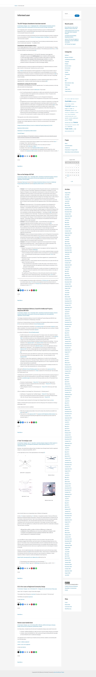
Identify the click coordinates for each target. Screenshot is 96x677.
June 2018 (67, 330)
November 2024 (68, 211)
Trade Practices (68, 91)
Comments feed (68, 606)
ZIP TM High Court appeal (70, 44)
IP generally (67, 74)
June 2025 (67, 201)
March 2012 (67, 481)
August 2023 (67, 235)
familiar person (24, 27)
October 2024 (68, 214)
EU (44, 588)
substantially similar (22, 445)
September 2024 (68, 216)
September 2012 (68, 468)
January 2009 (68, 562)
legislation (42, 178)
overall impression (42, 444)
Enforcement (67, 68)
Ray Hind (22, 599)
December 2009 (68, 539)
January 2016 (68, 386)
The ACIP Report (21, 133)
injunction (72, 110)
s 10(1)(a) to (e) (44, 280)
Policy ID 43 (48, 383)
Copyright (67, 61)
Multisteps (35, 249)
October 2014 (68, 415)
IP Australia (72, 112)
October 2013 (68, 441)
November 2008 (68, 566)
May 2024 (67, 222)
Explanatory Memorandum (23, 128)
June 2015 (67, 400)
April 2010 (67, 530)
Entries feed (67, 604)
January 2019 (68, 320)
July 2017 (67, 354)
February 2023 (68, 245)
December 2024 (68, 209)
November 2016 (68, 369)
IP (69, 112)
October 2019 (68, 305)
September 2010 (68, 519)
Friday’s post (24, 182)
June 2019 (67, 311)
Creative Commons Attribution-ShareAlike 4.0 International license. (71, 588)
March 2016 (67, 383)
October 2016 (68, 371)
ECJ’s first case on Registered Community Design (31, 586)
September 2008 (68, 570)
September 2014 (68, 417)
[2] (51, 48)
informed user (37, 27)
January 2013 (68, 460)
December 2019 (68, 301)
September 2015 (68, 394)
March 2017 (67, 362)
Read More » (20, 166)
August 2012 (67, 471)
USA (75, 128)
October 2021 (68, 262)
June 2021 (67, 269)
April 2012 (67, 479)
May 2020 (67, 294)
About (66, 143)
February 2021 (68, 277)
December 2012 (68, 462)
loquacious (30, 596)
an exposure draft (39, 326)
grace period (30, 27)
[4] (55, 73)
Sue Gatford (23, 647)
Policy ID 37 (44, 394)
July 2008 (67, 575)
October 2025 (68, 199)
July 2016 (67, 375)
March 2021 (67, 275)
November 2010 (68, 515)
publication (51, 178)
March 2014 (67, 430)
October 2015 (68, 392)
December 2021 (68, 260)
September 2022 (68, 252)
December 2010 (68, 513)
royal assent (50, 27)
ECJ (43, 588)
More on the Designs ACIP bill (26, 174)
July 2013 (67, 447)
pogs (56, 588)
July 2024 (67, 220)
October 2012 (68, 466)
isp (74, 112)
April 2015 (67, 405)
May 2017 (67, 358)
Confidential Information (70, 59)
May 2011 (67, 502)
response (53, 326)
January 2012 (68, 485)
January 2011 (68, 511)
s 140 (51, 274)
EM (50, 212)
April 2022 (67, 256)
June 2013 (67, 449)
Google (71, 108)
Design (19, 626)
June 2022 (67, 254)
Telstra (66, 126)
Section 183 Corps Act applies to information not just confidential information (72, 41)
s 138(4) (34, 146)
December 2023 (68, 228)
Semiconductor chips (69, 82)
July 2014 (67, 422)
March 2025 (67, 205)
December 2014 (68, 411)
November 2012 (68, 464)
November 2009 (68, 541)
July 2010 (67, 524)
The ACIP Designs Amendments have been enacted (32, 23)
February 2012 (68, 483)
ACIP (40, 25)
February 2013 (68, 458)
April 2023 (67, 241)
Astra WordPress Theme (59, 672)
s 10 (31, 282)
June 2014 (67, 424)
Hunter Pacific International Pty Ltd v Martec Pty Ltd (28, 557)
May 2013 (67, 451)
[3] (35, 50)
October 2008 (68, 568)
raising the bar (74, 124)
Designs (25, 25)
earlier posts (37, 89)
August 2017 (67, 352)
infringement (30, 444)
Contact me (67, 147)
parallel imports (75, 118)
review (78, 124)
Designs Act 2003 (48, 443)
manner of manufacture (71, 114)
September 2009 (68, 545)
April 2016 (67, 381)
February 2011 (68, 509)
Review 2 (48, 444)
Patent (70, 120)
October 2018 (68, 326)
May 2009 (67, 553)
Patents (66, 78)
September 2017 (68, 349)
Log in (66, 602)
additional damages (47, 625)
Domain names (68, 65)
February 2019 (68, 318)
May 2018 (67, 333)
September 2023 (68, 233)
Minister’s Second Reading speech (30, 369)
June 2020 (67, 292)
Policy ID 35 (44, 386)
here (55, 141)
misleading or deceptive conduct (69, 116)
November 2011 (68, 490)
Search (66, 13)
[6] (53, 104)
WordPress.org (68, 608)
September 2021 (68, 265)
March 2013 (67, 456)
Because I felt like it (69, 57)
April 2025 (67, 203)
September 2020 (68, 286)
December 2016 (68, 366)
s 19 (56, 48)
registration (20, 179)
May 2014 (67, 426)
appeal (71, 98)
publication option (39, 345)
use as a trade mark (68, 131)
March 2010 (67, 532)
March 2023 (67, 243)
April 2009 (67, 556)
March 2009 (67, 558)
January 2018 (68, 341)
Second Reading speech (39, 323)
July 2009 (67, 549)
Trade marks (67, 89)
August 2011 (67, 496)
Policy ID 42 (35, 382)
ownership (70, 118)
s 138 (51, 254)
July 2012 (67, 473)
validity (40, 626)
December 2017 (68, 343)
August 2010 (67, 522)
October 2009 (68, 543)
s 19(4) (36, 370)
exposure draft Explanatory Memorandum (46, 414)
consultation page (26, 377)
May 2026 (67, 197)
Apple (74, 98)
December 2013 (68, 437)
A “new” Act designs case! (25, 440)
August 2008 (67, 573)
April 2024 (67, 224)
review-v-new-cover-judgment (24, 644)
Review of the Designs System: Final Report (40, 37)
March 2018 (67, 337)
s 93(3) (21, 70)
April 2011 (67, 505)
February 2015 (68, 409)
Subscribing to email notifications (72, 152)
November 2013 (68, 439)
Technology (67, 85)
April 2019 (67, 313)
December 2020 (68, 279)
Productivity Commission (68, 124)
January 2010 (68, 536)
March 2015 (67, 407)
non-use (75, 116)
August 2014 (67, 420)
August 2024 (67, 218)
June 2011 (67, 500)
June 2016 (67, 377)
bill (48, 176)
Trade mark (69, 126)
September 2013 (68, 443)
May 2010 (67, 528)
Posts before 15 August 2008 (71, 149)
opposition (66, 118)
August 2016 (67, 373)
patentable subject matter (69, 122)
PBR (66, 80)
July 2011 (67, 498)
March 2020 (67, 296)
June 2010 (67, 526)
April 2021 (67, 273)
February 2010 (68, 534)
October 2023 (68, 231)
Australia (49, 25)
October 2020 (68, 284)
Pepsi (53, 588)
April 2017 (67, 360)
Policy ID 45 (47, 397)
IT (65, 76)
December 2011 (68, 488)
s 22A (29, 146)
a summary (33, 594)
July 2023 (67, 237)
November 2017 (68, 345)
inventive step (67, 112)
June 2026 (67, 194)
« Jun (72, 181)
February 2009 (68, 560)
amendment (44, 25)
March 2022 (67, 258)
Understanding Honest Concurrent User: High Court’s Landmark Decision (72, 32)
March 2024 (67, 226)
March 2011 (67, 507)
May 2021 (67, 271)
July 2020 (67, 290)
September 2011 (68, 494)
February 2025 (68, 207)
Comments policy (68, 145)
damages (53, 625)
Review (27, 563)
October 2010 (68, 517)
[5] (46, 81)
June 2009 (67, 551)
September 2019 (68, 307)
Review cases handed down (25, 622)
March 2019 (67, 316)
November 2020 (68, 282)
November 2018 (68, 324)
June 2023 (67, 239)
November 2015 (68, 390)
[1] (33, 32)
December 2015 (68, 388)
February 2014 (68, 432)
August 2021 (67, 267)
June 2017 (67, 356)
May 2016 (67, 379)
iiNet (73, 108)
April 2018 (67, 335)
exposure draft (31, 342)
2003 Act (40, 625)
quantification (36, 626)
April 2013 (67, 454)
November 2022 (68, 250)
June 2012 (67, 475)
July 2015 (67, 398)
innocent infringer (43, 27)
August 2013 (67, 445)
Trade (66, 87)
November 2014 (68, 413)
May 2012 (67, 477)
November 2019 (68, 303)
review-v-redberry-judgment (23, 641)
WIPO (73, 131)
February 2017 (68, 364)
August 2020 (67, 288)
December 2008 (68, 564)
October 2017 (68, 347)
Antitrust (67, 55)
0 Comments (20, 25)
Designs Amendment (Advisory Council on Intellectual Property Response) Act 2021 (35, 125)
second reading (26, 179)
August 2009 (67, 547)
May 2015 (67, 403)
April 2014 (67, 428)
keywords (77, 112)
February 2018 (68, 339)
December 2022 (68, 248)
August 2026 (67, 192)
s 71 (30, 285)
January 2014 (68, 434)
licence (66, 114)
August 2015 (67, 396)
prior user (47, 178)
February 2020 (68, 299)
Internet (66, 72)
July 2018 (67, 328)
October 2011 (68, 492)
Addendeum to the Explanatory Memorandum (27, 130)
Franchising (67, 70)
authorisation (74, 101)
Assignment (77, 98)
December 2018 (68, 322)
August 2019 (67, 309)
